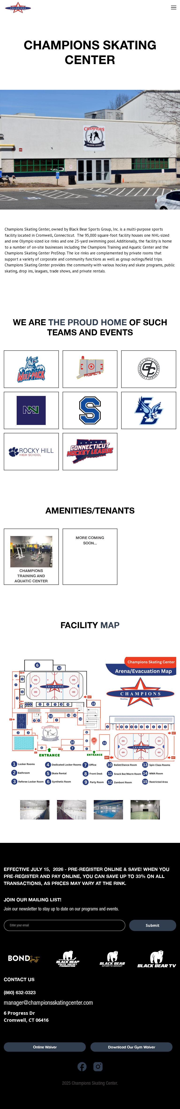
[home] (24, 7)
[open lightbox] (90, 721)
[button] (173, 7)
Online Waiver (45, 1047)
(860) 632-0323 (20, 992)
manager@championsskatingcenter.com (48, 1002)
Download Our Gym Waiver (131, 1047)
